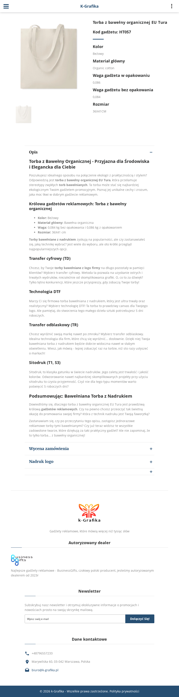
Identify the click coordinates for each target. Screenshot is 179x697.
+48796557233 (42, 653)
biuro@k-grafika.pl (45, 670)
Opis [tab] (33, 152)
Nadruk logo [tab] (41, 461)
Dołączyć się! (140, 619)
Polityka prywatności (124, 691)
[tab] (90, 471)
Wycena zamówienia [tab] (49, 448)
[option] (48, 57)
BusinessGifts (67, 570)
